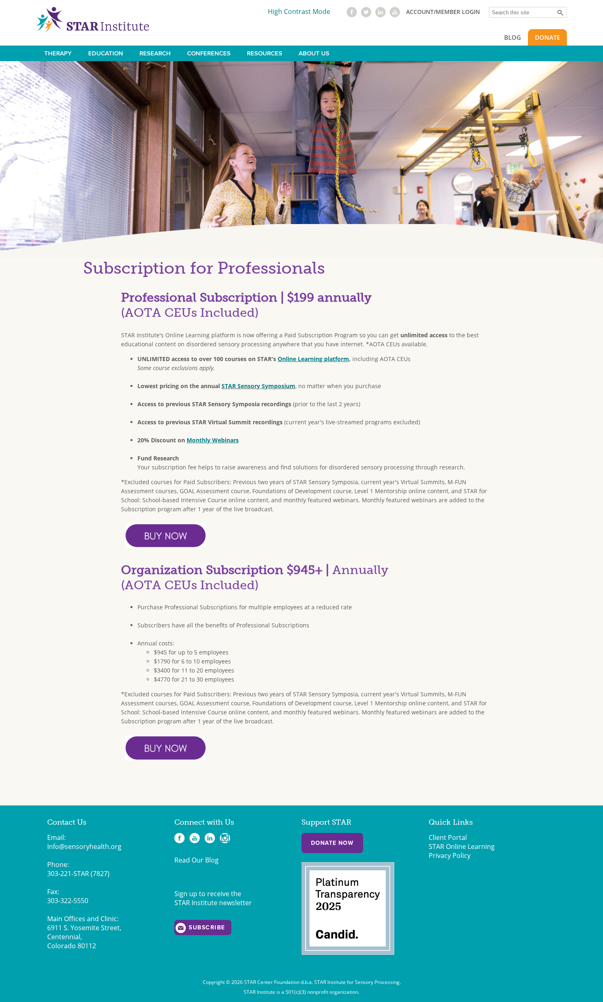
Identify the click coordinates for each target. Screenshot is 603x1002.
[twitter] (366, 14)
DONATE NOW (332, 843)
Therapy (58, 53)
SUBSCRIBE (207, 927)
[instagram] (225, 838)
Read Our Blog (196, 860)
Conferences (209, 53)
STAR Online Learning (462, 846)
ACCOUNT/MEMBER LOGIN (443, 12)
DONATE (547, 37)
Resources (264, 53)
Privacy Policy (450, 855)
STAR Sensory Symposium (258, 386)
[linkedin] (380, 14)
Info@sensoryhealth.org (84, 846)
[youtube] (395, 14)
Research (155, 53)
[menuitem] (58, 53)
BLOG (512, 37)
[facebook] (352, 14)
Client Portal (448, 837)
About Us (314, 53)
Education (105, 53)
